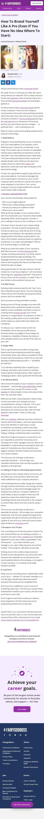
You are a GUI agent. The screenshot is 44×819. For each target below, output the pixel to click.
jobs (31, 173)
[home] (13, 4)
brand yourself (20, 313)
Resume (6, 194)
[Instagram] (10, 735)
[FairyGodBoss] (15, 730)
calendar (4, 392)
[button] (3, 82)
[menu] (3, 2)
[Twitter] (15, 735)
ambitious (26, 537)
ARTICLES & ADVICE (10, 15)
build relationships (29, 386)
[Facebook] (4, 735)
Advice (28, 8)
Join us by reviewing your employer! (22, 641)
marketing (18, 274)
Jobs (19, 8)
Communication (16, 194)
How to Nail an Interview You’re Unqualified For (20, 620)
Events (38, 8)
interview (7, 121)
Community (7, 8)
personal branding (19, 101)
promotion (19, 523)
